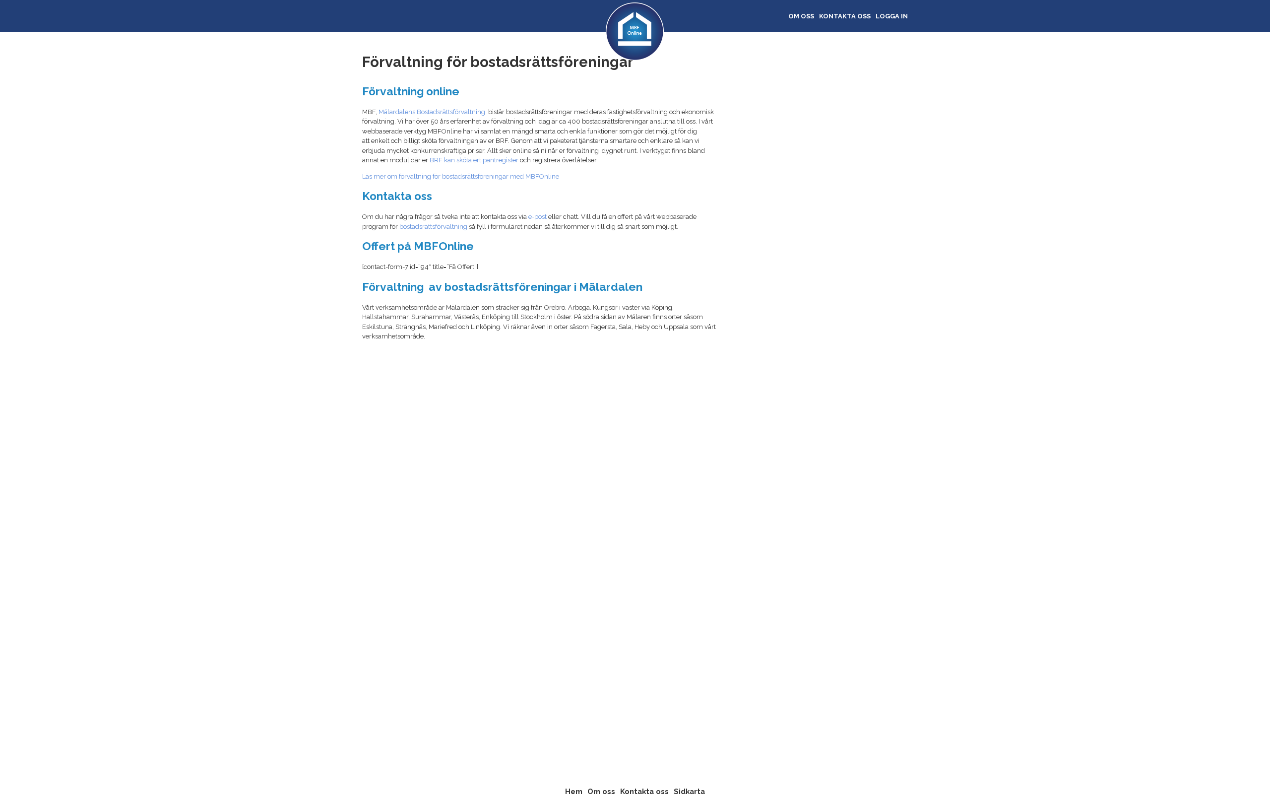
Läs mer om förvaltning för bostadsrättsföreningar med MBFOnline (460, 176)
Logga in (892, 16)
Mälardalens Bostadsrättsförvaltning (432, 112)
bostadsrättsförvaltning (433, 226)
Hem (573, 791)
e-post (537, 216)
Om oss (801, 16)
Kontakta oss (845, 16)
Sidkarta (689, 791)
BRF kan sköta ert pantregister (474, 160)
